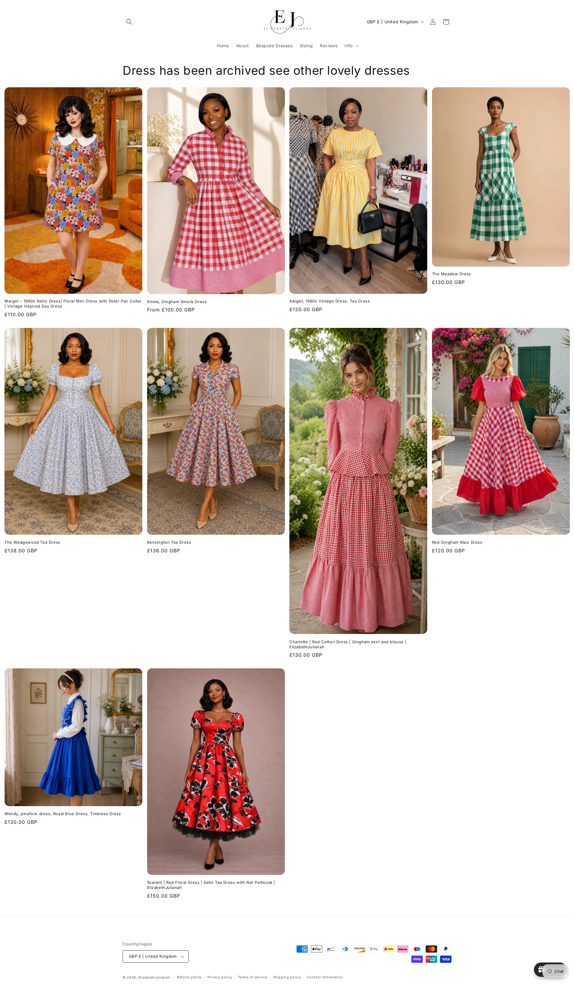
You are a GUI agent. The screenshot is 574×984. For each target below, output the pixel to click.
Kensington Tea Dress (169, 542)
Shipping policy (287, 977)
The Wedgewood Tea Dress (32, 542)
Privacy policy (219, 977)
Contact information (325, 977)
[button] (129, 21)
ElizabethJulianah (154, 977)
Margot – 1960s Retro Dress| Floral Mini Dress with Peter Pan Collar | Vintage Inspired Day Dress (72, 303)
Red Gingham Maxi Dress (457, 542)
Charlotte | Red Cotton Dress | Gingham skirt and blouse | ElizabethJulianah (347, 644)
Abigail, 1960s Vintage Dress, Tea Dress (329, 301)
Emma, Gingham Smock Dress (177, 301)
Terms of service (252, 977)
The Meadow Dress (451, 273)
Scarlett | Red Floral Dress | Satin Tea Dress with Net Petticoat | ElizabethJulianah (211, 885)
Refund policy (189, 977)
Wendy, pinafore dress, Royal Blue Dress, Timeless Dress (62, 813)
